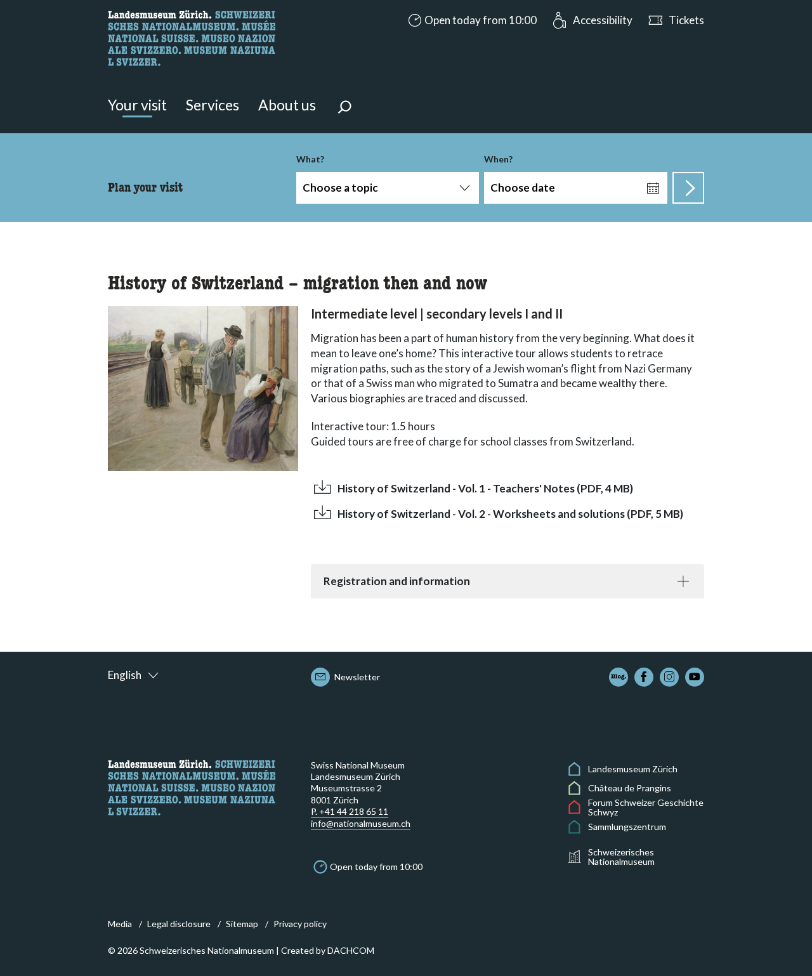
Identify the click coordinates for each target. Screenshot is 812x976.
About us (287, 105)
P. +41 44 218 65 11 (349, 811)
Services (212, 105)
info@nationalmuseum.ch (360, 823)
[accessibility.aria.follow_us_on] (618, 677)
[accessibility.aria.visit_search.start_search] (688, 188)
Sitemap (242, 923)
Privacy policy (300, 923)
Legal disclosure (179, 923)
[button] (471, 20)
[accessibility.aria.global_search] (344, 108)
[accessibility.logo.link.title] (191, 36)
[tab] (507, 581)
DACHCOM (350, 950)
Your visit (137, 105)
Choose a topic (340, 187)
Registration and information (397, 581)
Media (120, 923)
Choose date (522, 187)
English (124, 675)
